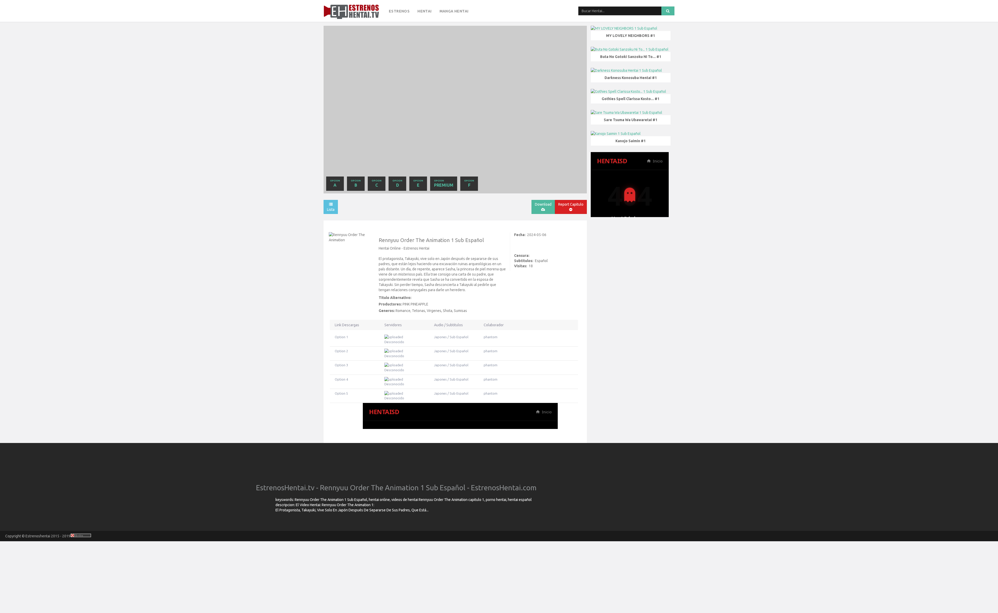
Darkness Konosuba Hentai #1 (631, 78)
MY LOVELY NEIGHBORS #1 (630, 36)
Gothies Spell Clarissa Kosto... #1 (630, 99)
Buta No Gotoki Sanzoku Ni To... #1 (630, 57)
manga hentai (454, 11)
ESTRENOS (399, 11)
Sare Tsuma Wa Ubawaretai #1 (630, 120)
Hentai (424, 11)
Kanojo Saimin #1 (630, 141)
